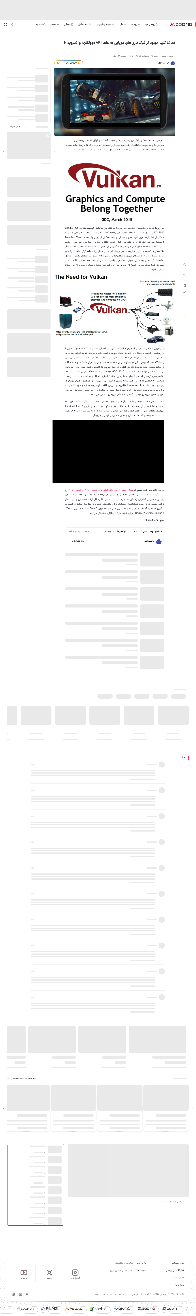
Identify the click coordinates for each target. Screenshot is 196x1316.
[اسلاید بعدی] (3, 151)
